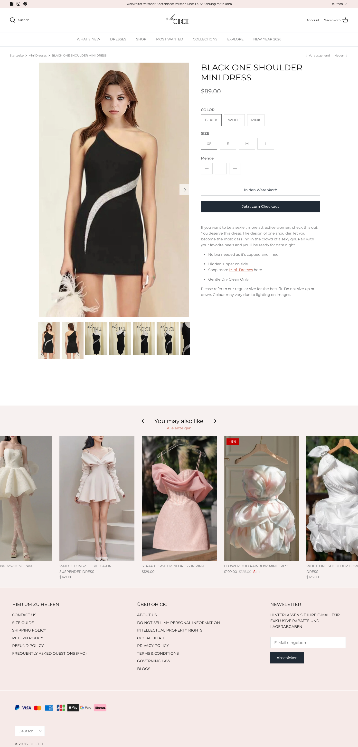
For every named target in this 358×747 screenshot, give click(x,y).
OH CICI (35, 744)
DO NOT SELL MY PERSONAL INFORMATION (178, 622)
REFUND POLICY (28, 645)
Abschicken (287, 657)
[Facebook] (11, 4)
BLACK (211, 120)
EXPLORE (235, 39)
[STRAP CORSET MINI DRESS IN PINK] (179, 498)
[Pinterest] (25, 4)
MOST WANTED (169, 39)
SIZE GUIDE (23, 622)
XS (209, 143)
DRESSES (118, 39)
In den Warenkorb (260, 190)
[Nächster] (184, 189)
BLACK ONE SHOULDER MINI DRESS (79, 55)
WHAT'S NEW (88, 39)
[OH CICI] (179, 20)
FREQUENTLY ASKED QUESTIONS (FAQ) (49, 653)
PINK (256, 120)
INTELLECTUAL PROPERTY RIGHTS (169, 630)
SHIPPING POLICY (29, 630)
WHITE (234, 120)
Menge (207, 158)
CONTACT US (24, 615)
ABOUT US (147, 615)
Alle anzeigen (179, 428)
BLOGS (143, 668)
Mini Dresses (37, 55)
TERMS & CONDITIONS (158, 653)
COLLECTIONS (205, 39)
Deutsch (336, 4)
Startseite (17, 55)
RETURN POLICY (27, 638)
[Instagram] (18, 4)
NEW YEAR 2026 (267, 39)
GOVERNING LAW (153, 661)
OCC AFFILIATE (151, 638)
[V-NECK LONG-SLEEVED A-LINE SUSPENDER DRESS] (96, 498)
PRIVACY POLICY (153, 645)
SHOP (141, 39)
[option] (114, 190)
